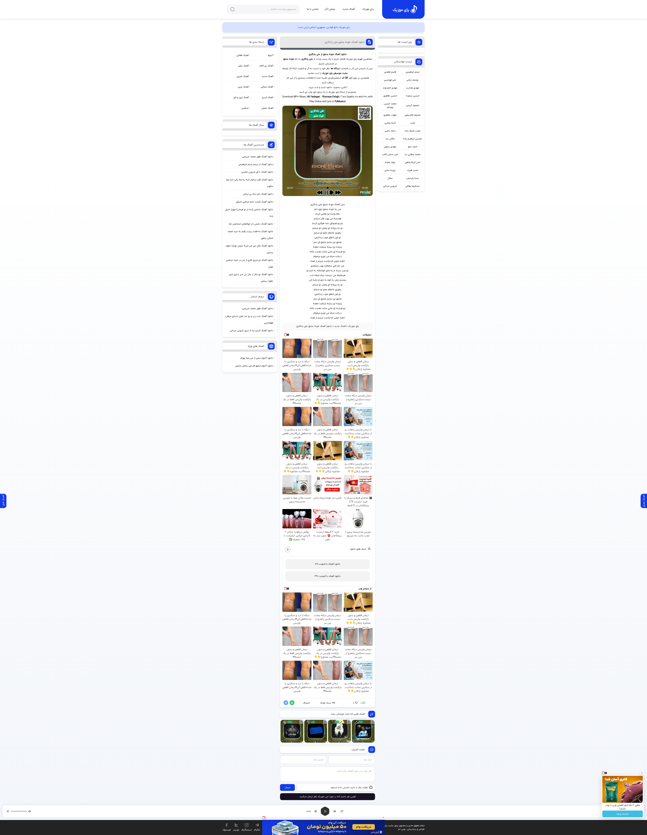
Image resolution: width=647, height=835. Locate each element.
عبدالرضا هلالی (413, 186)
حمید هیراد (412, 170)
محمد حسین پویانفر (390, 105)
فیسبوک (226, 829)
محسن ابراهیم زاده (412, 138)
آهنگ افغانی (242, 55)
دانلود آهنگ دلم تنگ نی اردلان (258, 194)
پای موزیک (368, 9)
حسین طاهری (390, 95)
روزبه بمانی (390, 170)
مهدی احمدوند (390, 88)
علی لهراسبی (390, 80)
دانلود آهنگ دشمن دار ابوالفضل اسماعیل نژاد (250, 224)
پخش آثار (330, 9)
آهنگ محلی (267, 108)
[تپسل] (264, 817)
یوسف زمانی (413, 80)
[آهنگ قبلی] (315, 811)
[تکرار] (342, 811)
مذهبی (245, 108)
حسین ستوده (412, 95)
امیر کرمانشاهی (412, 162)
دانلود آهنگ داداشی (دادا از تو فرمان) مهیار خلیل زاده (249, 213)
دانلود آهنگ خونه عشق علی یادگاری (345, 42)
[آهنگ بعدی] (334, 811)
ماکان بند (390, 138)
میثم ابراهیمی (413, 72)
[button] (535, 811)
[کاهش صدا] (29, 811)
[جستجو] (232, 9)
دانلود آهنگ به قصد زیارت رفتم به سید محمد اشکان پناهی (250, 235)
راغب (412, 123)
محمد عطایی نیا (412, 154)
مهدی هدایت (412, 88)
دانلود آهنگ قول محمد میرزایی (257, 156)
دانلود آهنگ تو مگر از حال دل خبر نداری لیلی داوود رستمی (251, 278)
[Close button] (641, 773)
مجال (390, 178)
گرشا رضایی (390, 123)
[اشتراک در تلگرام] (285, 702)
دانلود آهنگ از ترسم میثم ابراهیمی (256, 164)
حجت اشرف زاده (413, 130)
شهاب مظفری (390, 115)
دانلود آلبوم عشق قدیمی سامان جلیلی (254, 365)
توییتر (236, 829)
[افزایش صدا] (8, 811)
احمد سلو (412, 146)
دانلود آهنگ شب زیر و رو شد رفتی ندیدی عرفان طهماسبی (249, 319)
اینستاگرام (247, 829)
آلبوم (270, 55)
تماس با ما (312, 9)
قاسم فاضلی (390, 72)
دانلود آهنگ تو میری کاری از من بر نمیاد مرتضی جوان (249, 263)
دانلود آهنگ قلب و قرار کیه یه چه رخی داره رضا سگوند (249, 183)
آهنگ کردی (267, 97)
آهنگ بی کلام (266, 65)
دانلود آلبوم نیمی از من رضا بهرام (256, 358)
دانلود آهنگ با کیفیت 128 (327, 564)
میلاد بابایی (390, 130)
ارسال (287, 787)
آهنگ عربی (243, 86)
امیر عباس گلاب (390, 154)
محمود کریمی (412, 105)
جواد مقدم (390, 162)
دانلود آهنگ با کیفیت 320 (328, 576)
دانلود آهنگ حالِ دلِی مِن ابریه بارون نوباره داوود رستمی (249, 249)
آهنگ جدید (349, 9)
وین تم (401, 829)
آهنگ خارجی (243, 76)
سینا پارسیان (412, 178)
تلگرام (257, 829)
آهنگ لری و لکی (241, 97)
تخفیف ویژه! (623, 814)
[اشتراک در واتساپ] (291, 702)
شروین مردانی (390, 186)
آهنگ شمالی (267, 86)
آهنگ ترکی (243, 65)
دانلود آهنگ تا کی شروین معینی (257, 172)
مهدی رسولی (390, 146)
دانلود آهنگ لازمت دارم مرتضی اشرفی (254, 201)
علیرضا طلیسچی (413, 115)
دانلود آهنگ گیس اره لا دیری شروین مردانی (251, 330)
